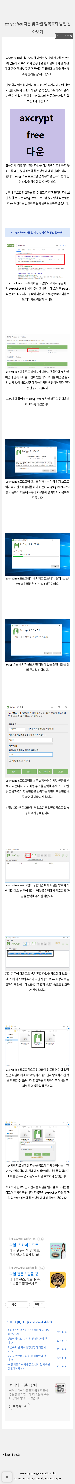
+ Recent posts (11, 1454)
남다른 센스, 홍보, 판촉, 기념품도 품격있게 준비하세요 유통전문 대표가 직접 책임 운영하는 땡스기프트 (25, 1282)
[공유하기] (20, 1305)
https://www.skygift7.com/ (22, 1238)
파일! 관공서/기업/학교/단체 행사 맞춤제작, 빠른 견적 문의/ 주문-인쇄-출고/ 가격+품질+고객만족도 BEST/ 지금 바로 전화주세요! (25, 1253)
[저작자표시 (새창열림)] (49, 1304)
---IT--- (11, 1322)
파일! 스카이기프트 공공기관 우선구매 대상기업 (25, 1245)
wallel (53, 1473)
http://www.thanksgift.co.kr (23, 1267)
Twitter (30, 1478)
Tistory (34, 1473)
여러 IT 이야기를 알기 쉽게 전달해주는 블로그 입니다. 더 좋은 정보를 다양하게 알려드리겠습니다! (29, 1394)
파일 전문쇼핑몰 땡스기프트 (25, 1274)
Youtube (48, 1478)
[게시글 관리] (25, 1305)
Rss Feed (18, 1478)
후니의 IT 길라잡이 (23, 1385)
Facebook (38, 1478)
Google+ (57, 1478)
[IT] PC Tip (23, 1322)
